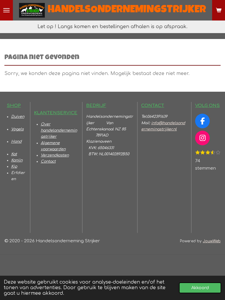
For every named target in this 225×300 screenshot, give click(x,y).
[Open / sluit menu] (6, 10)
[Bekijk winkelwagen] (218, 10)
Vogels (17, 129)
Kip (14, 166)
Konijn (17, 160)
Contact (48, 161)
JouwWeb (212, 241)
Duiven (17, 117)
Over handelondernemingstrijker (59, 130)
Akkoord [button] (200, 287)
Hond (16, 141)
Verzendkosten (55, 155)
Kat (14, 154)
